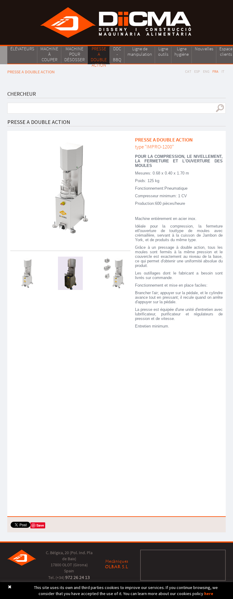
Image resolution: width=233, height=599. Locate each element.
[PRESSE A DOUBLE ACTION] (70, 188)
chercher (220, 108)
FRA (215, 71)
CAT (188, 71)
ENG (206, 71)
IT (222, 71)
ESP (197, 71)
